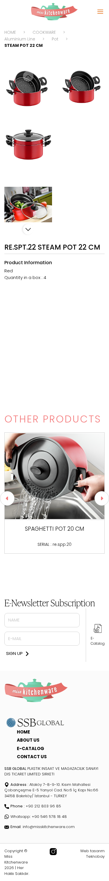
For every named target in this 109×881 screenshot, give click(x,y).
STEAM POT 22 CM (23, 45)
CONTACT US (32, 757)
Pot (55, 39)
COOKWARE (44, 32)
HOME (10, 32)
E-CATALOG (30, 748)
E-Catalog (98, 641)
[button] (28, 229)
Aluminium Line (19, 39)
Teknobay (95, 856)
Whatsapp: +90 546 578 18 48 (38, 816)
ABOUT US (28, 740)
